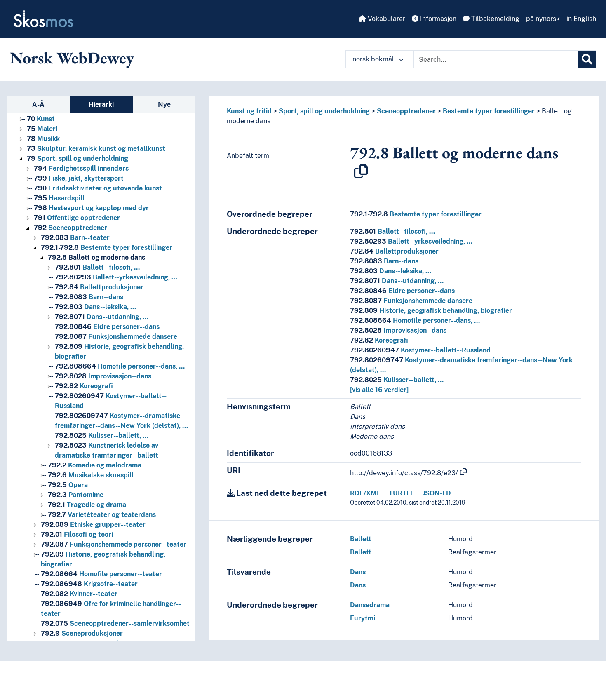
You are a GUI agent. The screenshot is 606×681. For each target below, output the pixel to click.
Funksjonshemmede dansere (116, 336)
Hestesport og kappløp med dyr (91, 208)
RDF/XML (365, 493)
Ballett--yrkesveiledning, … (116, 277)
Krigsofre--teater (89, 584)
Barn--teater (75, 238)
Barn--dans (89, 297)
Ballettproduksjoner (99, 287)
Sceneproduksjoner (82, 633)
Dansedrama (370, 605)
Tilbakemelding (494, 19)
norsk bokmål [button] (374, 59)
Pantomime (75, 495)
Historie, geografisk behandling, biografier (431, 311)
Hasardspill (59, 198)
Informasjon (437, 19)
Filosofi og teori (77, 534)
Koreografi (84, 386)
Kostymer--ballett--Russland (420, 350)
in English (581, 19)
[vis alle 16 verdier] (379, 390)
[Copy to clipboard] (361, 171)
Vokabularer (385, 19)
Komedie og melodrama (94, 465)
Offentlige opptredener (77, 218)
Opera (68, 485)
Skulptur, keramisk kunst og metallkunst (96, 149)
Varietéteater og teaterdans (102, 515)
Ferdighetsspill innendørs (81, 168)
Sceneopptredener (70, 228)
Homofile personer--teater (101, 574)
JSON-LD (437, 493)
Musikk (43, 139)
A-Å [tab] (38, 104)
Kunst (41, 119)
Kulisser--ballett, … (101, 435)
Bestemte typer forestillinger (106, 247)
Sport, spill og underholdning (77, 158)
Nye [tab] (164, 104)
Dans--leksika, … (95, 307)
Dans (358, 572)
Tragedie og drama (87, 505)
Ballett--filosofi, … (97, 267)
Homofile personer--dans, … (120, 366)
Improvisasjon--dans (103, 376)
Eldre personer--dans (107, 327)
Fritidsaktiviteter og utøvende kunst (98, 188)
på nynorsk (543, 19)
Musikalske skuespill (91, 475)
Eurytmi (362, 618)
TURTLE (401, 493)
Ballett (360, 539)
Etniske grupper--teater (93, 524)
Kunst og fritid (249, 111)
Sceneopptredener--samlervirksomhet (115, 623)
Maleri (42, 129)
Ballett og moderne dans (96, 257)
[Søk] (587, 59)
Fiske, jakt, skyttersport (79, 178)
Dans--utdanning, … (101, 317)
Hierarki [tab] (101, 104)
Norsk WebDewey (72, 57)
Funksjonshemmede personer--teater (113, 544)
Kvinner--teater (79, 594)
